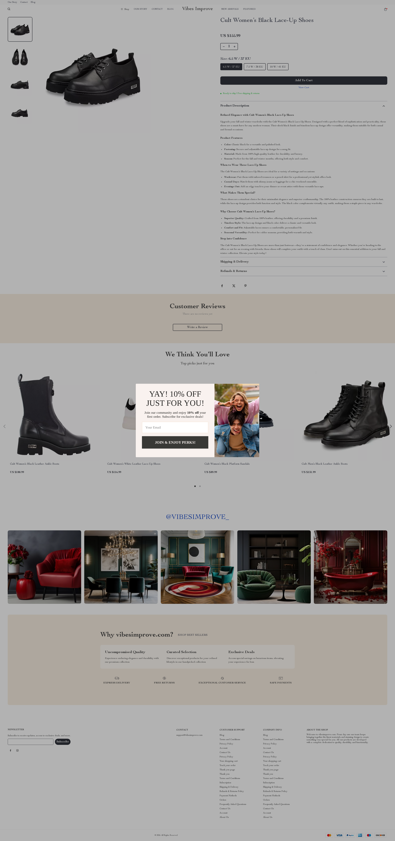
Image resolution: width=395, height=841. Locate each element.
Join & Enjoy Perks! (175, 442)
